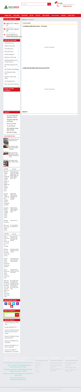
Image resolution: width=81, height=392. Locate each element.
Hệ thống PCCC (9, 48)
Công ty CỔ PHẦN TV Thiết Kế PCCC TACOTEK (11, 350)
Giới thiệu (16, 15)
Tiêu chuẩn (45, 15)
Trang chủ (7, 15)
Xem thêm (14, 169)
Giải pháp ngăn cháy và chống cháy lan (11, 61)
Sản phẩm (24, 15)
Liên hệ (63, 15)
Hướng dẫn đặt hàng (70, 363)
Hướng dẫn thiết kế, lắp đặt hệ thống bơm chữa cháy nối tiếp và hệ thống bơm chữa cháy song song (14, 284)
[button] (17, 136)
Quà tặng (67, 365)
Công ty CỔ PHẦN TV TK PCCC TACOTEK (11, 346)
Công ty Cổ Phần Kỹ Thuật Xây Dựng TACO (12, 337)
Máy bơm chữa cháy (10, 57)
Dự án (31, 15)
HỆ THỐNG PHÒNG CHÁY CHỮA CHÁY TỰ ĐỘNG (13, 148)
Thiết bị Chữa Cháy (10, 46)
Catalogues (55, 15)
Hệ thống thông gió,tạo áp (11, 65)
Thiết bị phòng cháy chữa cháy (11, 323)
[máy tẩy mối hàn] (6, 304)
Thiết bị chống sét (9, 54)
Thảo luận (71, 15)
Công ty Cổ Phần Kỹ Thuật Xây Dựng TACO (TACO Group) (12, 331)
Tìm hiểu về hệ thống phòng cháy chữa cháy (14, 271)
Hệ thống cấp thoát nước (10, 72)
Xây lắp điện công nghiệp (12, 69)
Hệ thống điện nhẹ (10, 81)
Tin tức (38, 15)
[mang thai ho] (10, 304)
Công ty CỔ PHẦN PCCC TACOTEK (11, 341)
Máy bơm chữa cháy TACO (10, 77)
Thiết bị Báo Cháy (9, 43)
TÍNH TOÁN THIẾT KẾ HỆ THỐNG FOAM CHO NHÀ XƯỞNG (13, 196)
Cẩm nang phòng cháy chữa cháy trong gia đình (14, 260)
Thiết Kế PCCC (13, 220)
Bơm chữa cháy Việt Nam (12, 84)
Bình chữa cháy (9, 51)
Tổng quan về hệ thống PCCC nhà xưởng (14, 250)
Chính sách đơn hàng (56, 363)
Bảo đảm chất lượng (70, 367)
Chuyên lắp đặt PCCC (11, 327)
